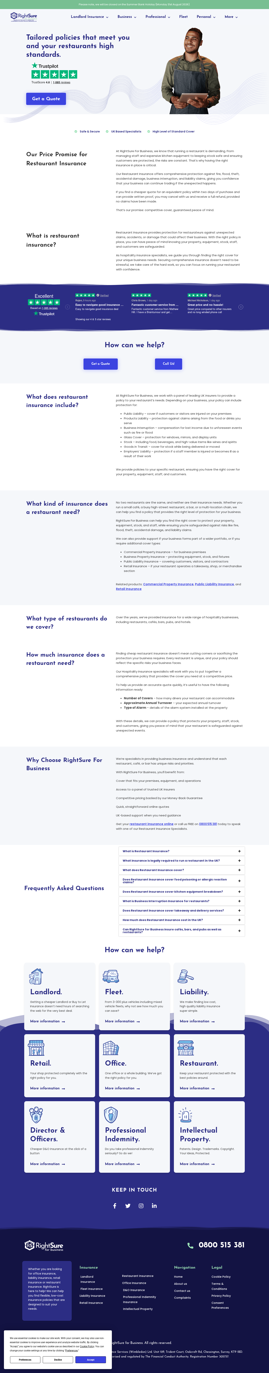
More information (45, 1021)
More (229, 17)
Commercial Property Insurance (168, 584)
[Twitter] (128, 1205)
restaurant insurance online (151, 824)
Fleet (183, 17)
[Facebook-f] (114, 1205)
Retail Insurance (129, 589)
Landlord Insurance (87, 17)
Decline (58, 1359)
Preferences (25, 1359)
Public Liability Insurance (214, 584)
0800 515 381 (208, 824)
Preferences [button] (71, 1350)
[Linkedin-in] (154, 1205)
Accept (90, 1359)
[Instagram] (141, 1205)
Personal (204, 17)
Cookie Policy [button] (87, 1346)
